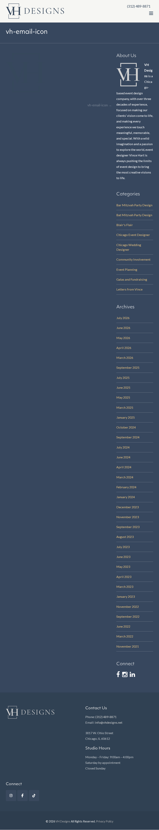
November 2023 (127, 517)
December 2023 (127, 507)
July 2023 (123, 547)
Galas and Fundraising (131, 279)
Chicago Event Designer (133, 235)
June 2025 (123, 387)
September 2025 (127, 367)
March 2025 (124, 407)
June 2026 (123, 328)
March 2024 (124, 477)
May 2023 (123, 566)
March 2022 (124, 636)
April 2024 (123, 467)
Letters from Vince (129, 289)
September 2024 (127, 437)
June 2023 (123, 557)
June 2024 (123, 457)
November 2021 (127, 646)
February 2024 (126, 487)
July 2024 (123, 447)
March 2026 (124, 357)
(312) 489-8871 (106, 717)
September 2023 (127, 527)
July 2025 (123, 377)
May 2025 (123, 397)
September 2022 (127, 616)
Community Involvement (133, 259)
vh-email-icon (99, 105)
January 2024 (125, 497)
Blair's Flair (124, 225)
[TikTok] (34, 795)
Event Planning (126, 269)
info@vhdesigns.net (108, 722)
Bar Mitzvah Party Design (134, 205)
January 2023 (125, 596)
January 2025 (125, 417)
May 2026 (123, 338)
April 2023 (123, 576)
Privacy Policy (104, 821)
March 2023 (124, 586)
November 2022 (127, 606)
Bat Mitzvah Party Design (134, 215)
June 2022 (123, 626)
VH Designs (63, 821)
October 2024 (126, 427)
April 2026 (123, 348)
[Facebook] (22, 795)
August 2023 (125, 537)
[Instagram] (11, 795)
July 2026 (123, 318)
